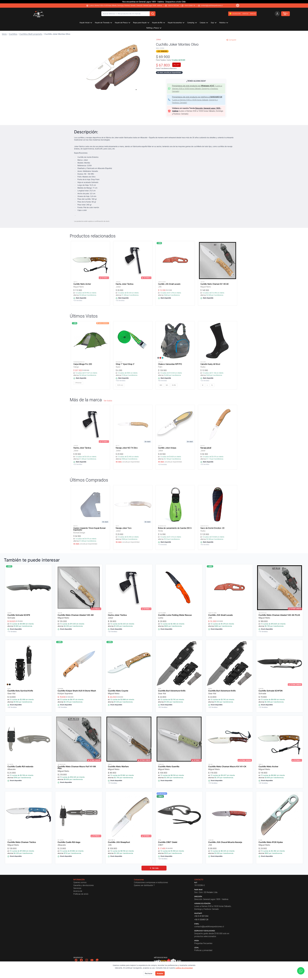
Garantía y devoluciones (83, 885)
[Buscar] (152, 13)
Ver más (155, 868)
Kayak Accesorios (175, 23)
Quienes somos (80, 882)
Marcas (253, 14)
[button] (112, 67)
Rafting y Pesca (152, 28)
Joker (158, 39)
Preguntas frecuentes (203, 943)
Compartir (232, 40)
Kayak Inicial (85, 23)
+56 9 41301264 (173, 5)
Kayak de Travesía (102, 23)
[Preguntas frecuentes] (237, 5)
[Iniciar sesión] (277, 13)
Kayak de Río (157, 23)
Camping (190, 23)
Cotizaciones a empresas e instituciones (151, 882)
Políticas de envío (80, 894)
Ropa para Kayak (140, 23)
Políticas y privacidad (203, 950)
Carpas (202, 23)
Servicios (77, 888)
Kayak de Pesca (121, 23)
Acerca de (77, 891)
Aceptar (160, 973)
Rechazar (148, 973)
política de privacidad (184, 968)
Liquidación (236, 14)
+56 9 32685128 (189, 5)
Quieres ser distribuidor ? (144, 885)
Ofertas (245, 14)
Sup (212, 23)
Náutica (222, 23)
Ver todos (108, 400)
